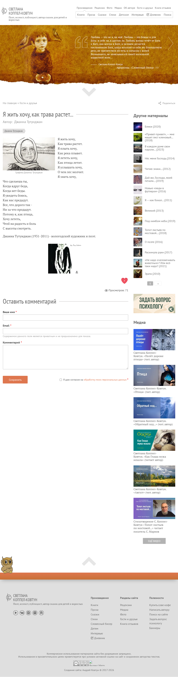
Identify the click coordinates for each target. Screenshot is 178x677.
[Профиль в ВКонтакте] (22, 612)
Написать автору (159, 609)
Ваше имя (9, 312)
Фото (109, 7)
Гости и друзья (145, 7)
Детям (94, 628)
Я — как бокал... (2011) (158, 200)
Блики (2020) (153, 126)
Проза (91, 14)
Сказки (102, 14)
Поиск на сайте (158, 614)
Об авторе (129, 7)
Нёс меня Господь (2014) (160, 158)
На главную (10, 103)
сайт (121, 656)
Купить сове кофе (160, 605)
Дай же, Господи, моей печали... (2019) (158, 179)
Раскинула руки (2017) (158, 252)
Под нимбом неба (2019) (160, 221)
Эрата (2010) (152, 273)
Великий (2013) (154, 210)
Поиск (167, 14)
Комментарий (11, 342)
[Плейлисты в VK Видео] (28, 612)
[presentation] (170, 43)
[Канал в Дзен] (35, 612)
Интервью (138, 14)
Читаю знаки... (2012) (158, 169)
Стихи (112, 14)
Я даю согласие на (95, 379)
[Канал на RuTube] (41, 612)
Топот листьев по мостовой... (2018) (156, 231)
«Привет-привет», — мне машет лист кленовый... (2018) (159, 137)
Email (6, 325)
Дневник (155, 14)
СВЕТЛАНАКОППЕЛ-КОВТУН (21, 11)
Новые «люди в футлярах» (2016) (155, 189)
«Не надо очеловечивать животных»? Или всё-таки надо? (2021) (160, 263)
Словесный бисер (101, 623)
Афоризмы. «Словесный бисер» (135, 67)
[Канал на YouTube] (15, 612)
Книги (81, 14)
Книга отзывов (163, 7)
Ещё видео (154, 541)
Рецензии (100, 7)
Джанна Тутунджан (14, 131)
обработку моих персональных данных (105, 379)
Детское (124, 14)
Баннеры (154, 628)
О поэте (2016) (154, 242)
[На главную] (4, 11)
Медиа (118, 7)
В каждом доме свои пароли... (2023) (157, 148)
